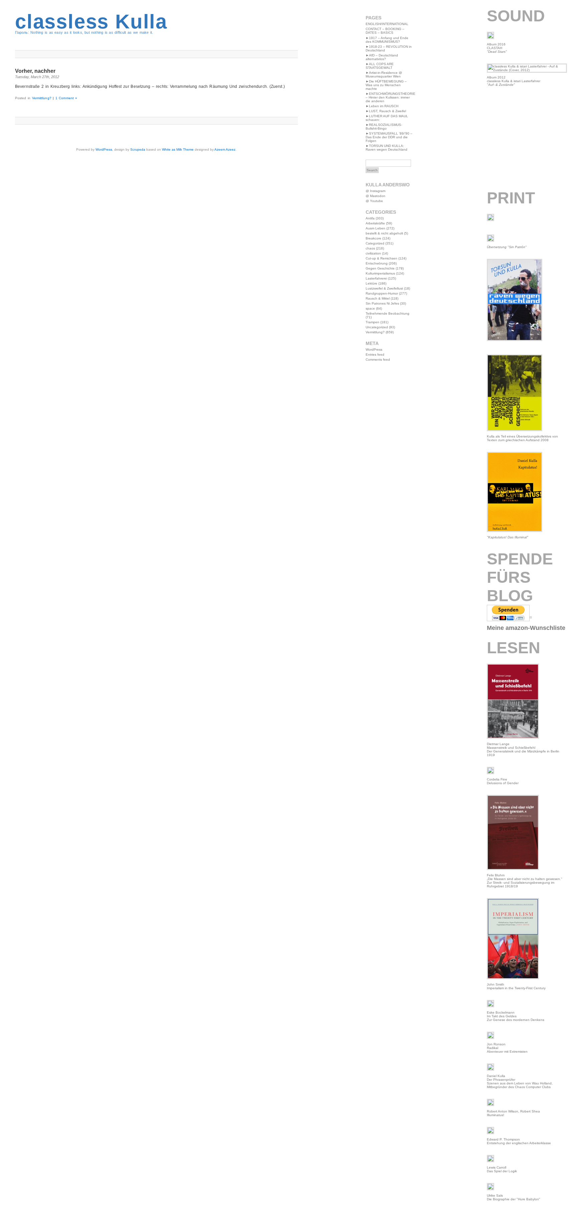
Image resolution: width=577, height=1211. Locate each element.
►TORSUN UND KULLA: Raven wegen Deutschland (386, 147)
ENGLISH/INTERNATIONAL (387, 24)
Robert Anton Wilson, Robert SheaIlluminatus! (513, 1113)
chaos (370, 248)
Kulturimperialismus (380, 273)
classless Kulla (91, 21)
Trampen (372, 322)
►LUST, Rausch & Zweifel (386, 111)
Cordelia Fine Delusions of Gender (503, 781)
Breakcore (373, 238)
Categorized (375, 243)
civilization (373, 253)
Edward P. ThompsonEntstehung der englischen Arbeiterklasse (519, 1141)
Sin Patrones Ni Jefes (382, 303)
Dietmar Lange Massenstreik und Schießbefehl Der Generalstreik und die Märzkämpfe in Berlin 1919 (523, 749)
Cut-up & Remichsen (381, 258)
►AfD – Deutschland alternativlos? (382, 57)
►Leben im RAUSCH (382, 106)
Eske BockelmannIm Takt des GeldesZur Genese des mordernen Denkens (515, 1016)
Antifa (370, 218)
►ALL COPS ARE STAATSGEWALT (380, 65)
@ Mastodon (375, 196)
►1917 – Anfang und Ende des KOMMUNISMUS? (387, 39)
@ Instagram (375, 191)
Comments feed (378, 359)
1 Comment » (66, 98)
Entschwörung (377, 263)
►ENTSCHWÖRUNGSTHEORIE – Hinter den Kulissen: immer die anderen (390, 97)
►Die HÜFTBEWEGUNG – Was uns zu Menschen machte (386, 85)
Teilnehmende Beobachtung (387, 313)
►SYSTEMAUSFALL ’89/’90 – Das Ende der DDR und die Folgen (389, 137)
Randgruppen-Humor (382, 293)
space (370, 308)
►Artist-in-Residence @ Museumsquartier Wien (384, 74)
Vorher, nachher (35, 71)
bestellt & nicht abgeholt (384, 233)
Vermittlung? (41, 98)
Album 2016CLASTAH (497, 47)
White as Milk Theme (178, 149)
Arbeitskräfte (375, 223)
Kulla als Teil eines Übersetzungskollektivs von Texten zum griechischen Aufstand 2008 (522, 438)
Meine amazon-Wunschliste (526, 628)
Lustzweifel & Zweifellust (384, 288)
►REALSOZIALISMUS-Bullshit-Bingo (384, 126)
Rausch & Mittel (378, 298)
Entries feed (375, 354)
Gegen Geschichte (380, 268)
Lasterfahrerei (376, 278)
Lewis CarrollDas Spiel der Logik (502, 1169)
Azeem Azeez (224, 149)
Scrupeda (137, 149)
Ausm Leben (375, 228)
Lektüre (371, 283)
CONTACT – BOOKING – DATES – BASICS (385, 30)
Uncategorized (377, 327)
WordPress (103, 149)
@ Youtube (374, 201)
